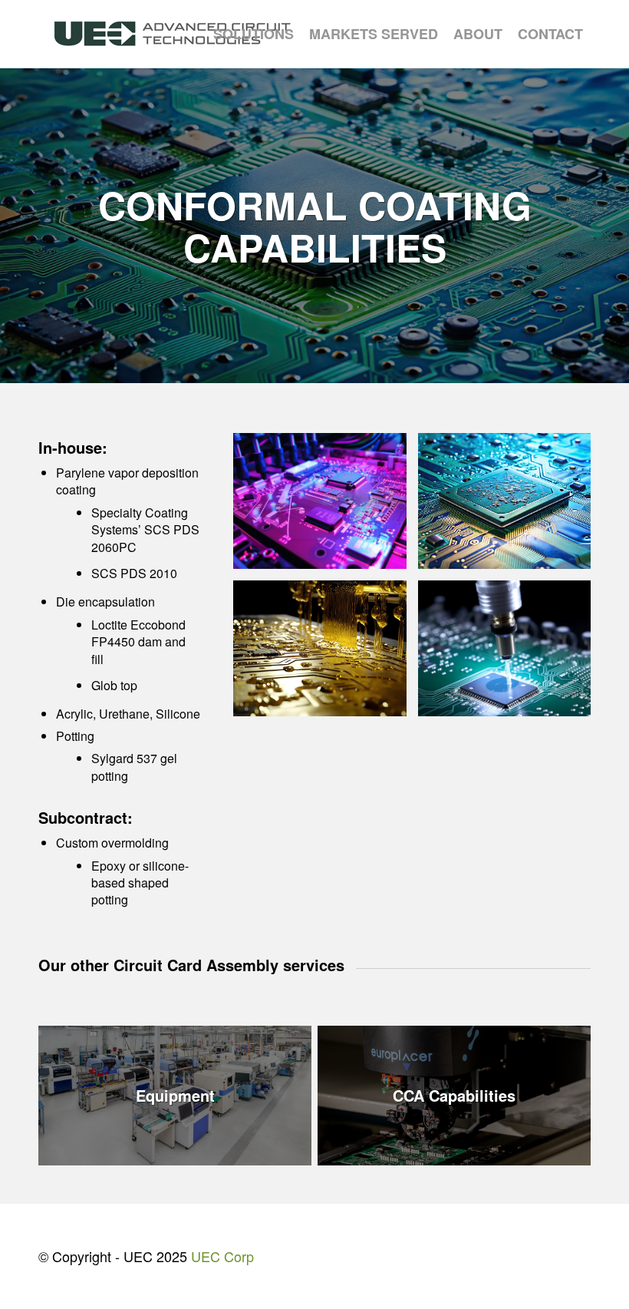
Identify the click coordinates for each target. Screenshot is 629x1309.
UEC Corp (222, 1256)
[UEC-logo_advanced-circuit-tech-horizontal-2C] (172, 34)
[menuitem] (253, 34)
